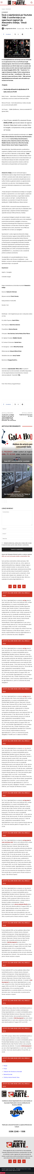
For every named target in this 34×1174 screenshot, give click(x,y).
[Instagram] (14, 586)
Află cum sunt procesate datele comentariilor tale (16, 556)
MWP (19, 1170)
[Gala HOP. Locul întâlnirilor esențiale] (17, 446)
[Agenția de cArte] (3, 28)
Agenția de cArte (11, 28)
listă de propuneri (12, 942)
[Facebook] (10, 586)
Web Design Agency (11, 1170)
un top (24, 600)
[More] (22, 34)
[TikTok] (19, 586)
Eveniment (8, 9)
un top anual (26, 800)
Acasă (3, 9)
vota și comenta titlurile (21, 904)
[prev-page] (3, 501)
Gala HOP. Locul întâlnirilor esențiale (17, 461)
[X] (24, 586)
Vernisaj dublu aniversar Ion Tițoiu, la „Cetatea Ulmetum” (17, 495)
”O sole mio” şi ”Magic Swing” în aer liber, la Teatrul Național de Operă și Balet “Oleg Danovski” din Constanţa (9, 417)
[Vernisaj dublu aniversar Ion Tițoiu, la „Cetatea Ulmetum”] (17, 481)
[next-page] (6, 501)
